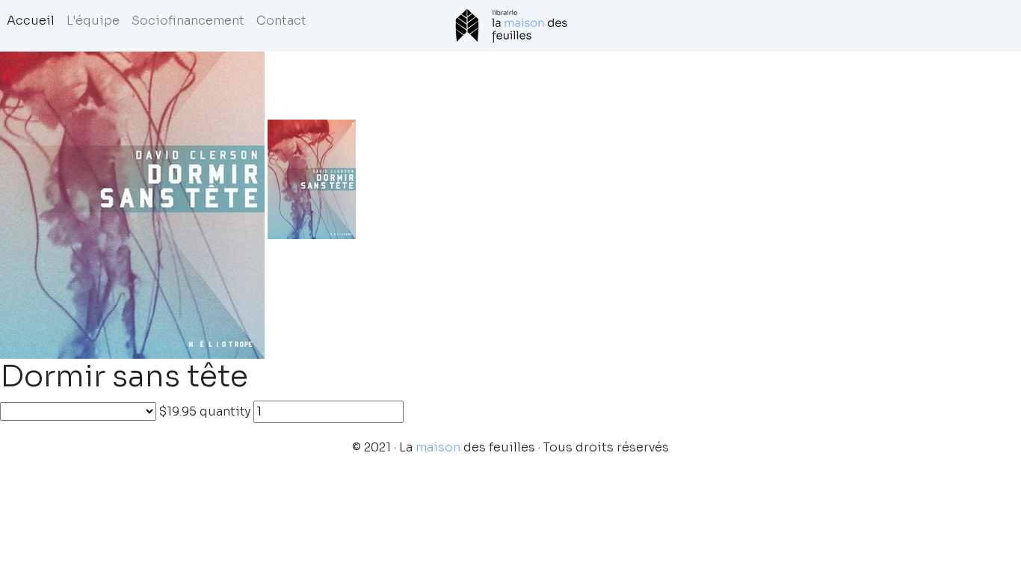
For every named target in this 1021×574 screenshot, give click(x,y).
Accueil (31, 20)
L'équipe (93, 20)
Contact (281, 20)
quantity (225, 411)
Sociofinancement (188, 20)
